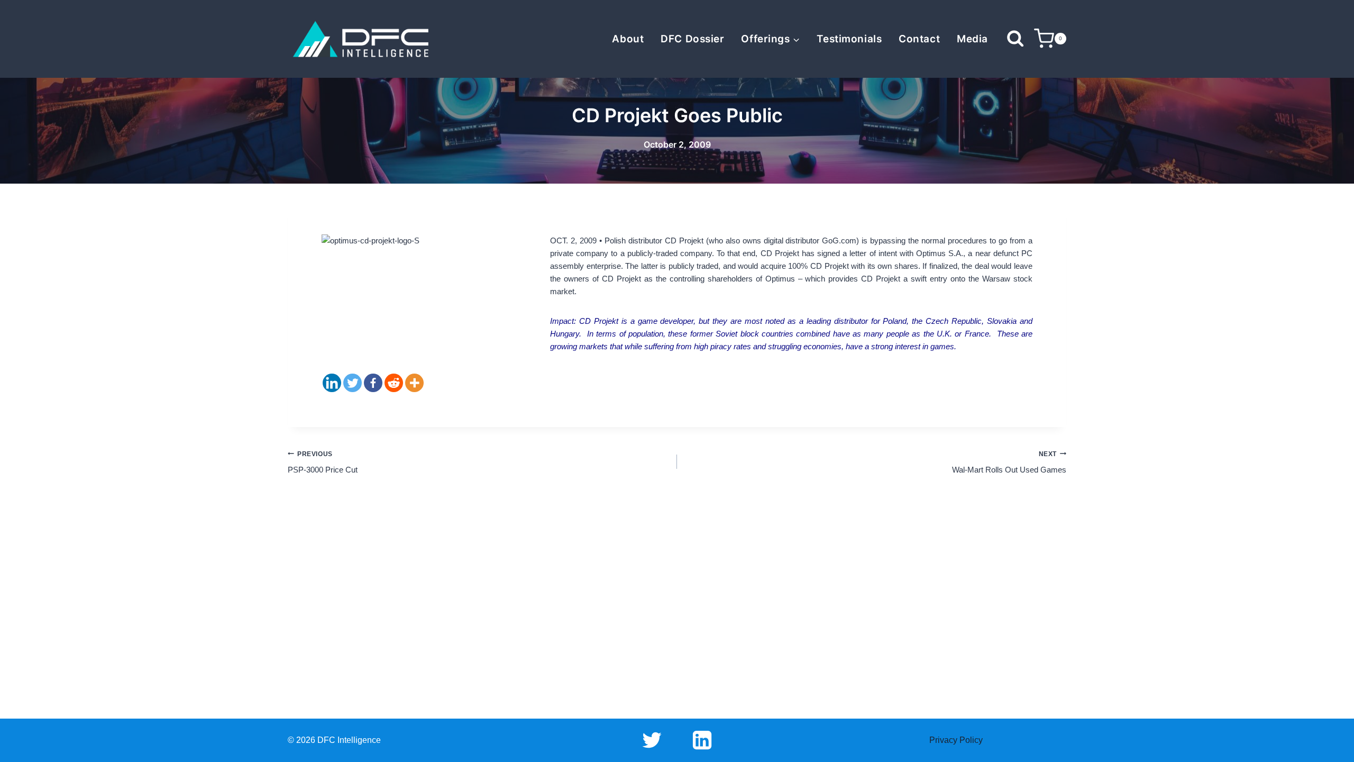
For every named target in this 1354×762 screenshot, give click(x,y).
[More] (414, 383)
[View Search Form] (1015, 38)
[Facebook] (373, 383)
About (628, 39)
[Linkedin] (332, 383)
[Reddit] (394, 383)
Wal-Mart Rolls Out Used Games (1009, 462)
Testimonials (849, 39)
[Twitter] (352, 383)
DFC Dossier (692, 39)
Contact (919, 39)
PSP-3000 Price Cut (323, 462)
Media (972, 39)
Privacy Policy (956, 740)
